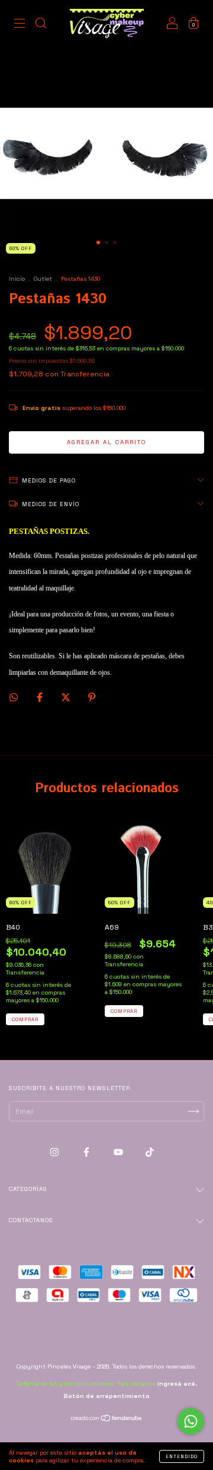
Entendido (182, 1456)
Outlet (43, 279)
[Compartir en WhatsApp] (13, 697)
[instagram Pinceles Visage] (55, 1152)
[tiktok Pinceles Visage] (149, 1152)
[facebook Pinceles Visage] (87, 1152)
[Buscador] (41, 25)
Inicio (17, 279)
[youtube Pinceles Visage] (119, 1152)
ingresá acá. (177, 1383)
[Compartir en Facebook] (40, 697)
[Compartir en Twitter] (66, 697)
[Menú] (19, 25)
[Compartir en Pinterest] (91, 697)
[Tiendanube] (107, 1420)
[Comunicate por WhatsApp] (191, 1421)
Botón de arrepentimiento (106, 1396)
